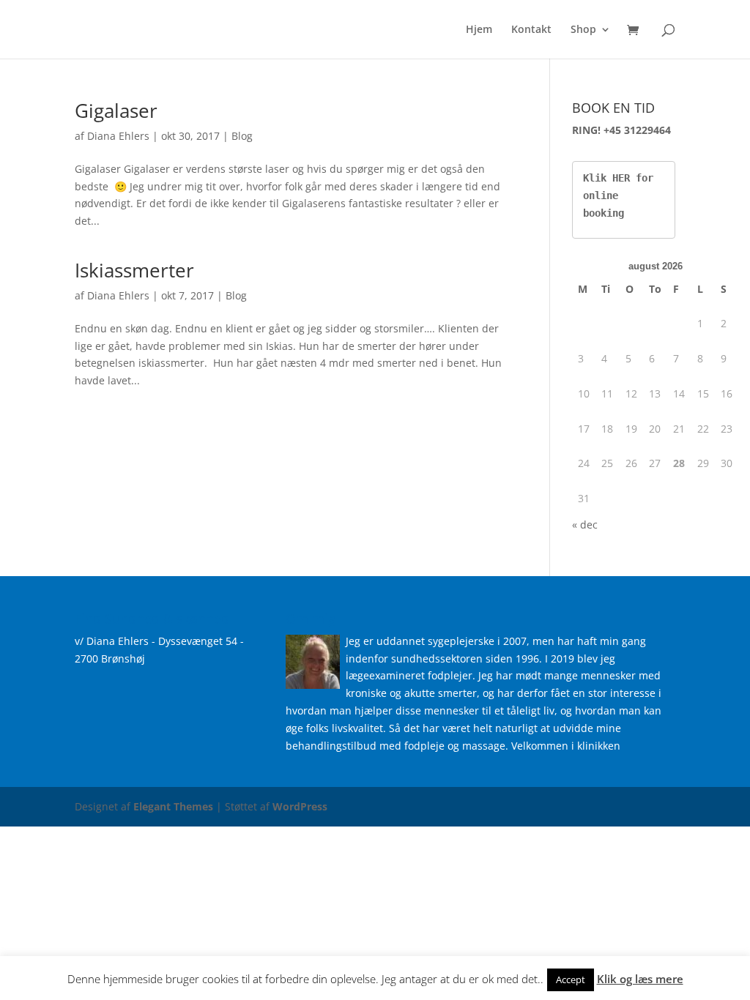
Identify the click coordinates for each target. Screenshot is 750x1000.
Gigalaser (116, 110)
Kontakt (531, 30)
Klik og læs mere (640, 978)
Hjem (479, 30)
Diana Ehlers (118, 136)
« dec (585, 524)
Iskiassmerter (134, 270)
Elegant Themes (173, 806)
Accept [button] (570, 979)
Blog (242, 136)
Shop (583, 30)
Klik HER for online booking (621, 195)
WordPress (299, 806)
